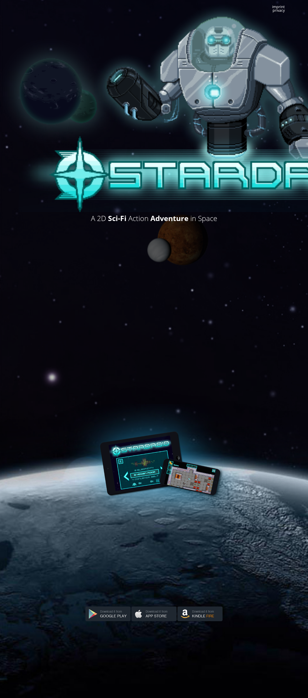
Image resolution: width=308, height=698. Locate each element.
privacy (279, 10)
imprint (278, 6)
